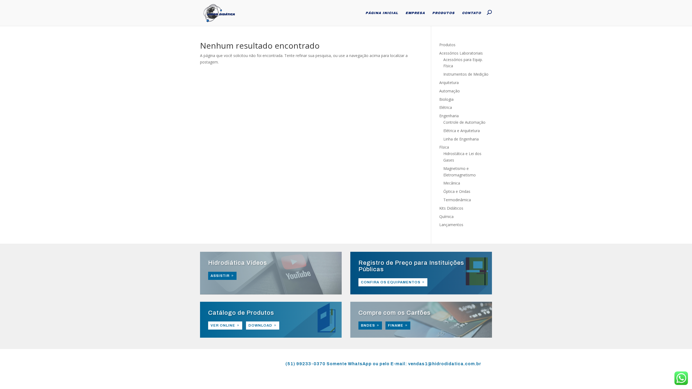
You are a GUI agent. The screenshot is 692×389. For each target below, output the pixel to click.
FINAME (395, 325)
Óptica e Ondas (456, 191)
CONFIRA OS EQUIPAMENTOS (390, 282)
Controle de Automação (464, 122)
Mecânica (451, 183)
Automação (449, 90)
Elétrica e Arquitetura (461, 130)
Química (446, 216)
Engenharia (449, 115)
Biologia (446, 99)
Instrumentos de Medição (465, 74)
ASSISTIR (220, 276)
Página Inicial (381, 13)
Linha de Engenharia (461, 139)
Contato (471, 13)
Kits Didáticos (451, 208)
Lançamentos (451, 224)
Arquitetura (449, 82)
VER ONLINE (223, 325)
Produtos (443, 13)
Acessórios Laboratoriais (461, 53)
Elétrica (445, 107)
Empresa (415, 13)
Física (444, 147)
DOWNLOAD (260, 325)
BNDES (368, 325)
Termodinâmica (457, 199)
